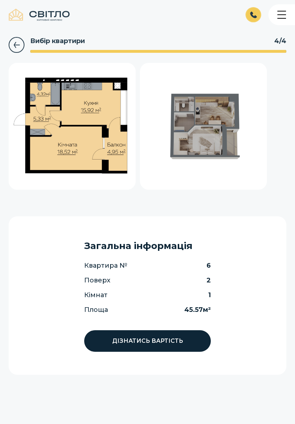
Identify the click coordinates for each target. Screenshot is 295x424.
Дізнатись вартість (147, 340)
